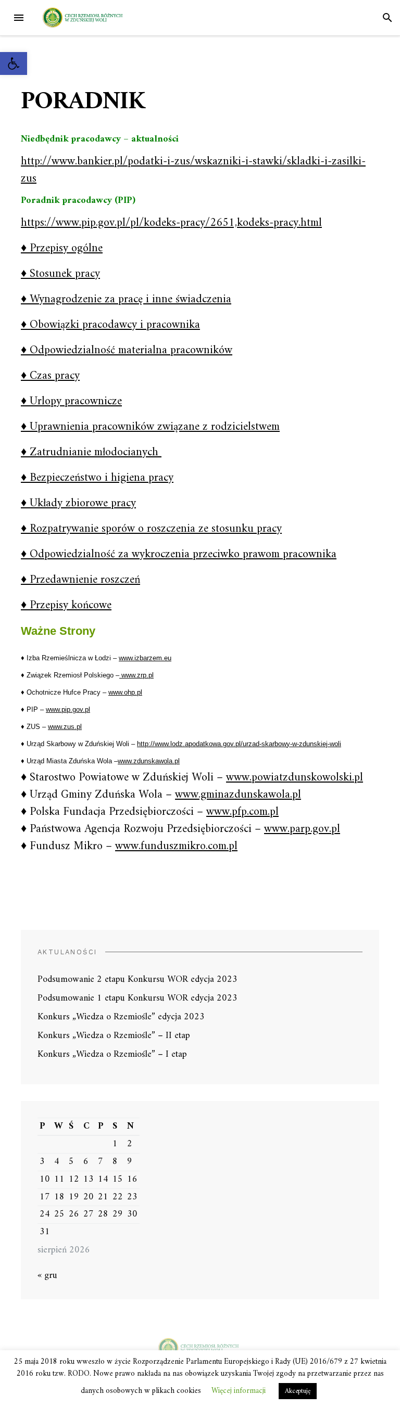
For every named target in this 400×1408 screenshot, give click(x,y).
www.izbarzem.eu (145, 658)
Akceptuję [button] (297, 1391)
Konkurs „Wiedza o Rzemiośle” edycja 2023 (121, 1017)
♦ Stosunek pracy (60, 274)
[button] (13, 63)
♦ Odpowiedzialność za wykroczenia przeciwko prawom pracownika (178, 554)
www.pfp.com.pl (242, 812)
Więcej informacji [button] (238, 1391)
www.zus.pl (65, 727)
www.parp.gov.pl (302, 829)
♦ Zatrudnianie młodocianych (91, 452)
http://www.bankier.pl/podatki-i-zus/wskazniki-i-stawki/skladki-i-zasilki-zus (193, 170)
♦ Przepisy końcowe (66, 605)
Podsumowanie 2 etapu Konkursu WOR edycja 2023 (138, 979)
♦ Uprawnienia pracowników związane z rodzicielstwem (150, 427)
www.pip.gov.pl (68, 709)
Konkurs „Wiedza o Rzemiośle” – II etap (114, 1036)
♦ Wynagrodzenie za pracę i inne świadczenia (126, 299)
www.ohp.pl (125, 692)
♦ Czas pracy (50, 376)
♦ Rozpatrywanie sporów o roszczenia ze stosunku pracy (151, 529)
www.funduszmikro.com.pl (176, 846)
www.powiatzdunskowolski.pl (294, 777)
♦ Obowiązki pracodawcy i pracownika (110, 325)
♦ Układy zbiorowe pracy (78, 503)
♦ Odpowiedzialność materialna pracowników (126, 350)
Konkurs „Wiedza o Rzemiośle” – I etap (112, 1054)
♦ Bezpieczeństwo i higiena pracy (97, 478)
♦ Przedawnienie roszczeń (80, 580)
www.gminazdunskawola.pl (238, 795)
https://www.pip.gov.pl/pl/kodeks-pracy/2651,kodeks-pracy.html (171, 223)
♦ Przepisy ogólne (62, 248)
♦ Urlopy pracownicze (71, 401)
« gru (47, 1276)
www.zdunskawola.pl (149, 761)
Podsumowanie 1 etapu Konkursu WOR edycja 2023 (138, 998)
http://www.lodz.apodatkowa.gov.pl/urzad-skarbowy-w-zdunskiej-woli (239, 744)
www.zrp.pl (136, 675)
